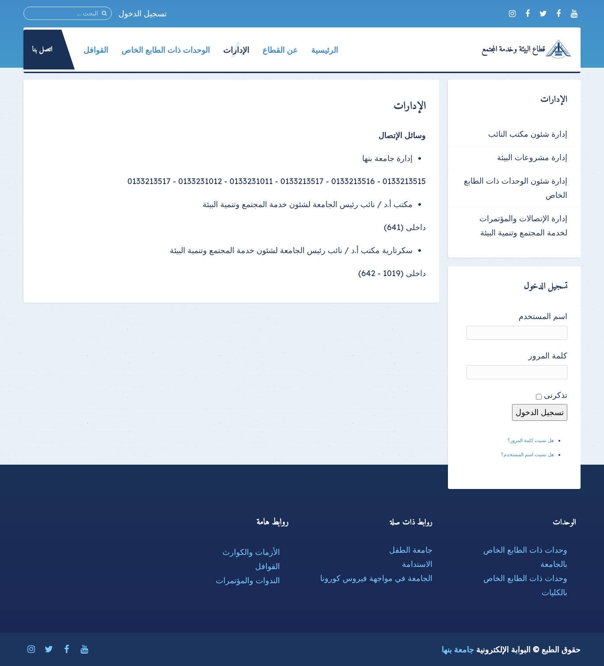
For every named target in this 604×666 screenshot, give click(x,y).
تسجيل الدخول (143, 13)
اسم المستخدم (543, 316)
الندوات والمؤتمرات (248, 580)
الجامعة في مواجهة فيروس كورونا (376, 578)
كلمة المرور (547, 355)
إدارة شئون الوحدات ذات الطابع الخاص (515, 188)
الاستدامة (417, 564)
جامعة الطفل (410, 550)
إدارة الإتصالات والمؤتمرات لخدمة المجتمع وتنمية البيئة (523, 225)
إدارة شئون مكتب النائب (527, 134)
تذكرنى (555, 395)
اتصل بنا (42, 49)
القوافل (267, 566)
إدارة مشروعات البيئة (532, 157)
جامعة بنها (458, 649)
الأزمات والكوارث (251, 552)
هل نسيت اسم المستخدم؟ (527, 454)
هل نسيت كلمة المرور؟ (531, 440)
